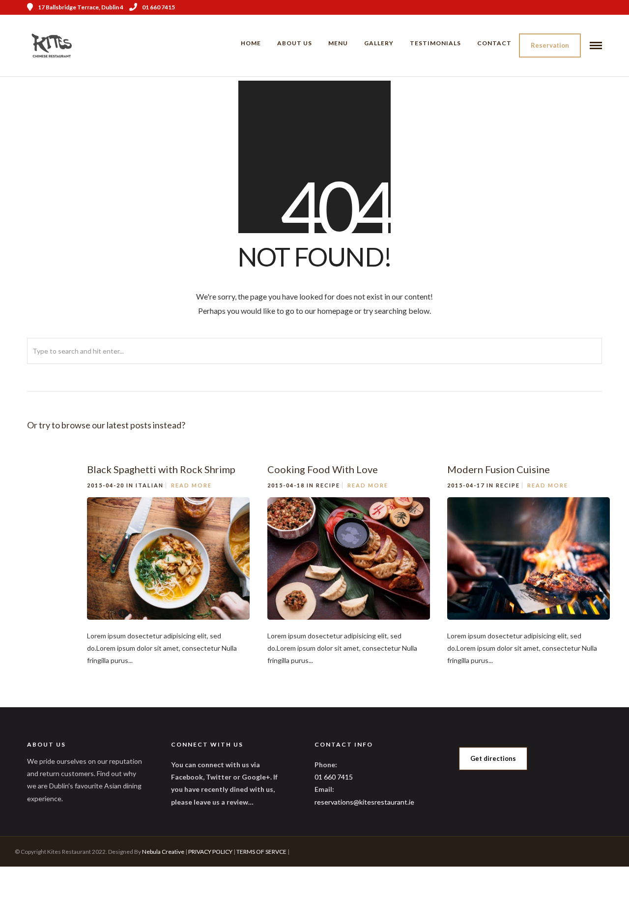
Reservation (550, 45)
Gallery (379, 43)
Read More (191, 485)
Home (251, 43)
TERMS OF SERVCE (261, 851)
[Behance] (598, 7)
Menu (338, 43)
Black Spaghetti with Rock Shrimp (161, 469)
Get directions (493, 758)
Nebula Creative (163, 851)
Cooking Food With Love (322, 469)
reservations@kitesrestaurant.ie (364, 802)
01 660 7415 (158, 7)
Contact (494, 43)
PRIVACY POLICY (210, 851)
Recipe (328, 485)
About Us (294, 43)
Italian (150, 485)
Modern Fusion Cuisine (498, 469)
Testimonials (435, 43)
